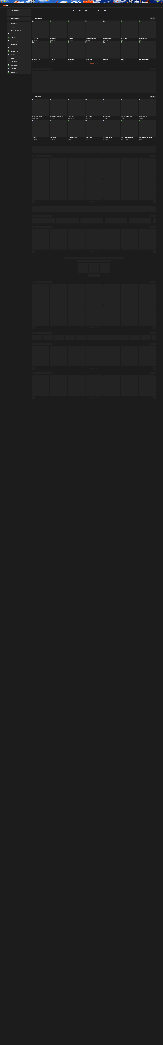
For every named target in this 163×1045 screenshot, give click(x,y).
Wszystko (152, 18)
